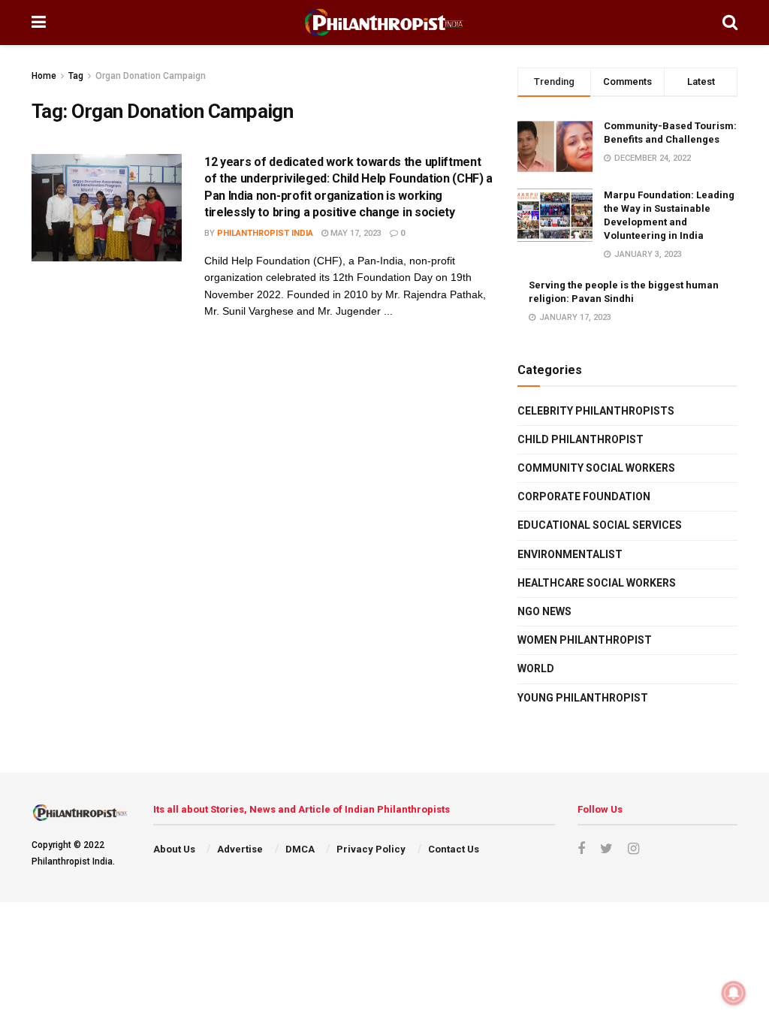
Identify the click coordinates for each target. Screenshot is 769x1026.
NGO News (544, 611)
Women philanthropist (584, 640)
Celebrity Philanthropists (595, 411)
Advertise (240, 849)
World (535, 668)
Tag (75, 76)
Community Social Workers (596, 468)
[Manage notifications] (734, 993)
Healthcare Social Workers (596, 583)
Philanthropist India (265, 233)
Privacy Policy (371, 849)
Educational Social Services (599, 525)
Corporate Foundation (583, 496)
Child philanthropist (580, 439)
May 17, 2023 (354, 233)
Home (44, 76)
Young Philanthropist (582, 698)
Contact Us (453, 849)
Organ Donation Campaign (150, 76)
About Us (174, 849)
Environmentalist (570, 554)
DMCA (300, 849)
